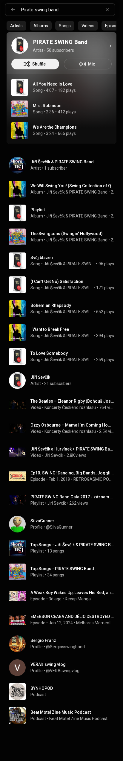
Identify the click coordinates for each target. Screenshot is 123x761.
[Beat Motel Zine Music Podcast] (64, 715)
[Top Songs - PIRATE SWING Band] (64, 572)
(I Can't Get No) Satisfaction (56, 281)
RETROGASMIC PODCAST (93, 479)
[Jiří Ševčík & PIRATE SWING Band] (64, 165)
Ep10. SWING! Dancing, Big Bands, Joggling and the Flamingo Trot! (72, 473)
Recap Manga (78, 598)
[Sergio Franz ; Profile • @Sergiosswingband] (64, 644)
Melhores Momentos (95, 622)
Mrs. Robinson (47, 105)
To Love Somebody (49, 353)
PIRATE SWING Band (88, 192)
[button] (19, 87)
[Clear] (107, 9)
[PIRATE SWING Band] (19, 45)
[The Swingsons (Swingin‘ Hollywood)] (64, 237)
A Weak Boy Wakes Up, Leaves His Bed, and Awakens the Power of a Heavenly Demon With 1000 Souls (72, 592)
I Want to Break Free (49, 329)
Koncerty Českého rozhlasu (70, 407)
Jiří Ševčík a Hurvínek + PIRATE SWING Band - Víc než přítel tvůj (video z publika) (72, 449)
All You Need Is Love (52, 84)
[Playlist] (64, 213)
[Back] (13, 9)
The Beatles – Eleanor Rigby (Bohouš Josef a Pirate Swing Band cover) (72, 401)
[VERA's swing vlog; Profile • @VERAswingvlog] (64, 668)
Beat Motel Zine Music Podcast (78, 718)
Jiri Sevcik (53, 455)
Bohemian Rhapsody (50, 305)
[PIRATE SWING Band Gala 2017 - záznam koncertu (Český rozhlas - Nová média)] (64, 500)
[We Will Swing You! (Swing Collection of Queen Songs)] (64, 189)
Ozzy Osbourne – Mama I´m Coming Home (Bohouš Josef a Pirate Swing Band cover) (72, 425)
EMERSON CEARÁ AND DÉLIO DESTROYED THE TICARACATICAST (72, 616)
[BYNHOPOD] (64, 692)
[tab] (16, 26)
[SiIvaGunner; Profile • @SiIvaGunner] (64, 524)
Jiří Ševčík (55, 192)
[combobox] (68, 10)
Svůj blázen (41, 257)
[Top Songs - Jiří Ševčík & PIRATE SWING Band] (64, 548)
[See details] (110, 46)
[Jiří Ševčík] (64, 380)
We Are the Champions (55, 127)
